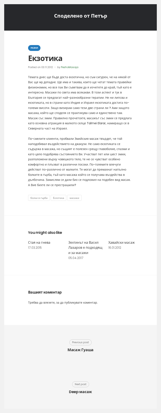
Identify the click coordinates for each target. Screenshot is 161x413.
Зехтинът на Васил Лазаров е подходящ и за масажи (85, 247)
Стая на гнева (39, 242)
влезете (49, 302)
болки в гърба (39, 198)
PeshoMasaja (69, 67)
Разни (34, 47)
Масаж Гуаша (80, 349)
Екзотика (58, 198)
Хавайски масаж (121, 242)
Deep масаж (80, 391)
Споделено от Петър (80, 15)
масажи (74, 198)
